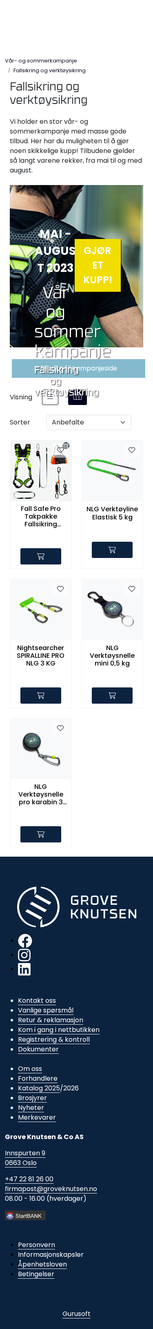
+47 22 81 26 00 (29, 1179)
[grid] (77, 397)
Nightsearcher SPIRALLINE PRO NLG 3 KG (40, 656)
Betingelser (36, 1274)
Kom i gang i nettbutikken (59, 1029)
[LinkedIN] (24, 969)
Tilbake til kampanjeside (78, 368)
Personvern (36, 1244)
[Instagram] (24, 954)
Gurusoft (76, 1313)
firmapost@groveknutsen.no (51, 1188)
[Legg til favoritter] (60, 450)
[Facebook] (25, 940)
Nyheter (31, 1107)
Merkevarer (37, 1117)
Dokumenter (38, 1049)
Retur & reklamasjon (50, 1020)
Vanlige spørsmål (45, 1010)
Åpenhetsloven (42, 1264)
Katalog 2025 (39, 1088)
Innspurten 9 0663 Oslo (25, 1157)
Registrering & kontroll (54, 1039)
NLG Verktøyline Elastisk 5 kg (112, 513)
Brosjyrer (32, 1098)
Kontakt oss (37, 1000)
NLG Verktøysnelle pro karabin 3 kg (40, 794)
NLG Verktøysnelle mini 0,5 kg (112, 656)
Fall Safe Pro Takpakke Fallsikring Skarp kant (41, 516)
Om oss (30, 1068)
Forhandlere (38, 1078)
